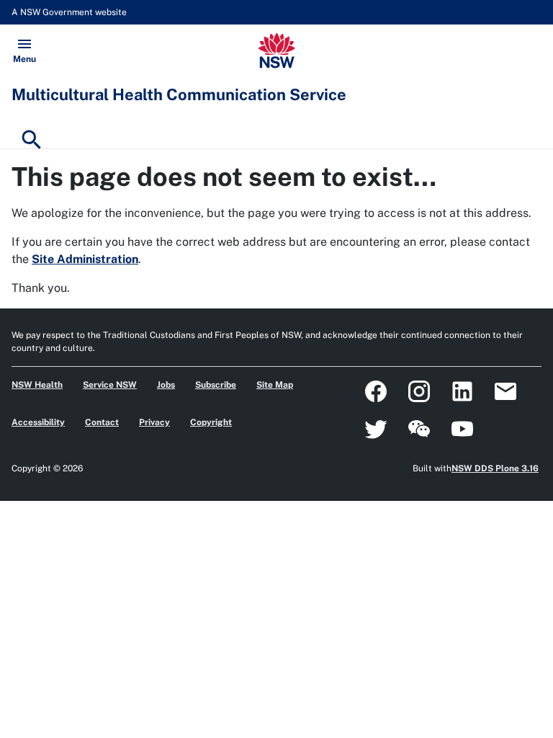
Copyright (211, 422)
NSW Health (37, 385)
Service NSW (110, 385)
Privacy (154, 422)
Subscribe (215, 385)
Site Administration (85, 259)
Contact (102, 422)
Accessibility (38, 422)
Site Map (274, 385)
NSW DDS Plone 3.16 (495, 468)
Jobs (166, 385)
